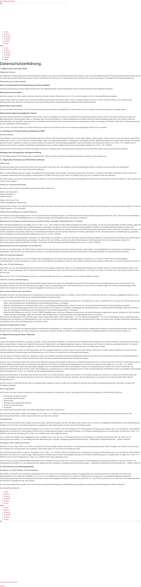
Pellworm (7, 36)
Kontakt (6, 41)
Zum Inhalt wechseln (7, 1)
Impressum (4, 582)
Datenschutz (12, 582)
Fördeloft (7, 39)
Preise (6, 43)
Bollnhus (7, 34)
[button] (70, 45)
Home (6, 32)
